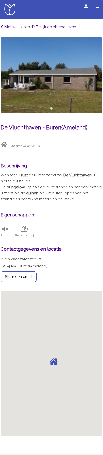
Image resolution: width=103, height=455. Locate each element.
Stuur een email (18, 276)
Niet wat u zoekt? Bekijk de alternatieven (40, 27)
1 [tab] (51, 108)
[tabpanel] (51, 75)
